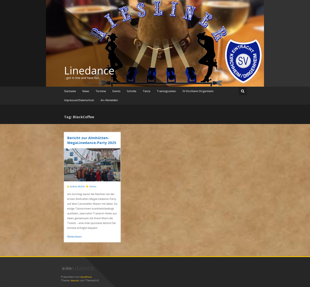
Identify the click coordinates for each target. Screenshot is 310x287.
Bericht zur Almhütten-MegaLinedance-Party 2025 (91, 140)
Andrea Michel (77, 186)
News (85, 91)
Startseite (70, 91)
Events (116, 91)
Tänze (146, 91)
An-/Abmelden (109, 100)
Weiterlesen (74, 236)
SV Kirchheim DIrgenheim (197, 91)
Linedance (89, 70)
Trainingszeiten (166, 91)
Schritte (131, 91)
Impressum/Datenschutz (79, 100)
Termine (101, 91)
